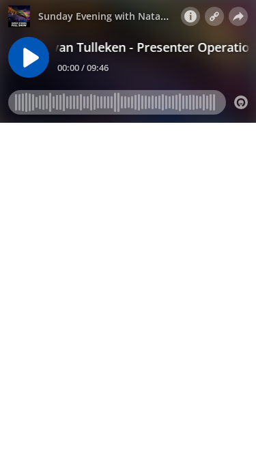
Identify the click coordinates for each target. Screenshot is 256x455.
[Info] (190, 16)
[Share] (238, 16)
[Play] (28, 57)
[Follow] (214, 16)
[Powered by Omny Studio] (241, 102)
